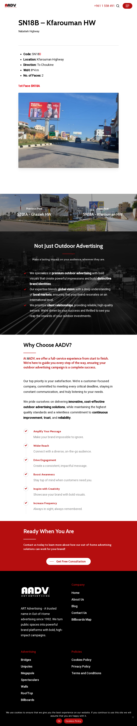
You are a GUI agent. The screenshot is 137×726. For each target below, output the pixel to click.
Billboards (27, 700)
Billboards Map (81, 619)
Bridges (26, 660)
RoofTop (27, 693)
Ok (59, 721)
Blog (75, 606)
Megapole (27, 673)
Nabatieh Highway (28, 31)
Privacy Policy (81, 666)
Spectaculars (30, 680)
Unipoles (26, 666)
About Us (78, 599)
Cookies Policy (81, 660)
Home (76, 593)
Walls (24, 686)
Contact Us (79, 613)
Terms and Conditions (86, 673)
